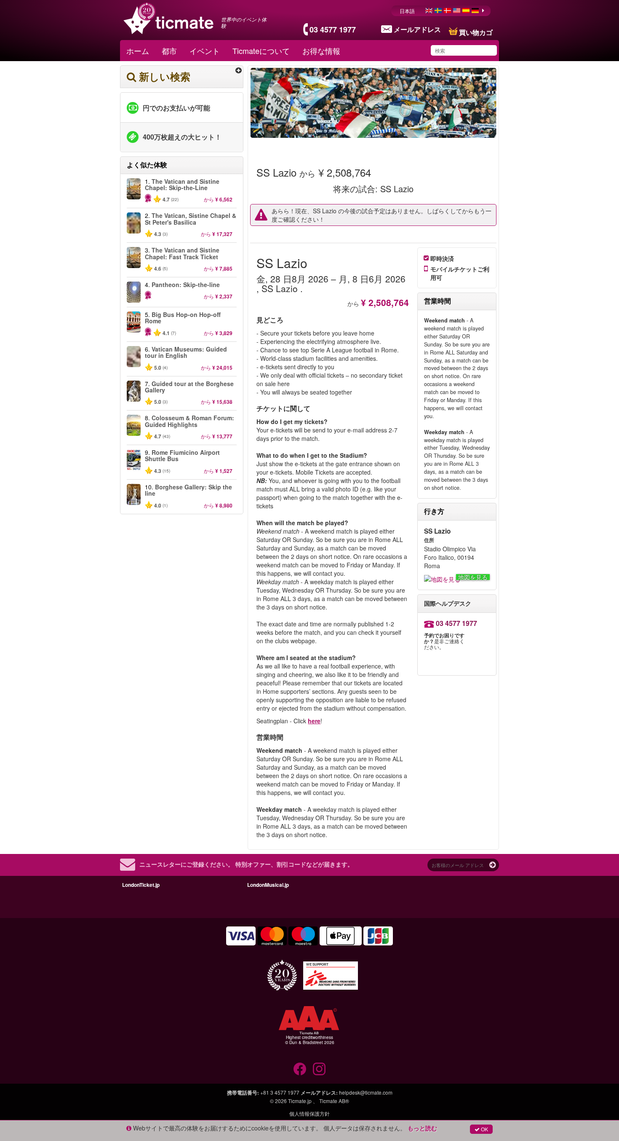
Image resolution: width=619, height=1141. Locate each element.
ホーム (137, 50)
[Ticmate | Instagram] (319, 1069)
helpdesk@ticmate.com (365, 1092)
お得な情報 (321, 50)
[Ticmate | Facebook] (299, 1069)
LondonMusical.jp (268, 885)
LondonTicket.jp (141, 885)
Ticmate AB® (334, 1100)
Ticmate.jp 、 (303, 1100)
